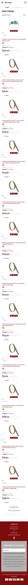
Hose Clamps (10, 47)
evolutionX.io (14, 576)
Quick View (14, 30)
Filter (24, 15)
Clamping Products (18, 7)
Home (7, 7)
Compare (6, 55)
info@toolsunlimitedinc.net (14, 535)
